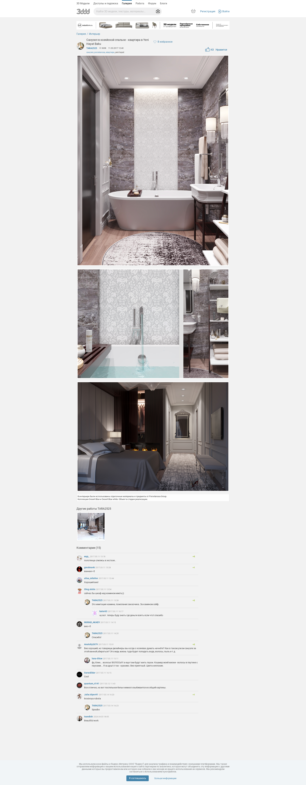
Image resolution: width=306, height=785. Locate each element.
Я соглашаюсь (137, 778)
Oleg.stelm (90, 589)
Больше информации (165, 778)
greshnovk (89, 567)
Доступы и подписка (105, 3)
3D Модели (83, 3)
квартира (110, 52)
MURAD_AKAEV (92, 622)
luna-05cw (97, 658)
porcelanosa (99, 52)
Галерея (127, 3)
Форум (152, 3)
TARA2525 (91, 48)
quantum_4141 (92, 683)
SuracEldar (90, 672)
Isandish (88, 716)
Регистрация (207, 11)
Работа (140, 3)
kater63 (103, 611)
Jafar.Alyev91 (91, 694)
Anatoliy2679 (91, 644)
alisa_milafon (91, 578)
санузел (90, 52)
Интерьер (94, 33)
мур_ (87, 556)
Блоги (163, 3)
